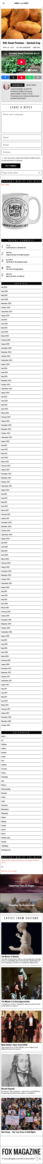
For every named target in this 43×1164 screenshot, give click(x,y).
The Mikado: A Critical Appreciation (15, 1001)
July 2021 (4, 494)
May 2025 (4, 327)
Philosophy (4, 813)
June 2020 (4, 546)
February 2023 (6, 417)
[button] (39, 172)
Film (2, 760)
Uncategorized (6, 849)
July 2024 (4, 368)
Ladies (3, 797)
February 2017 (5, 709)
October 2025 (5, 307)
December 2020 (6, 522)
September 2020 (6, 534)
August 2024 (5, 364)
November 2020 (6, 526)
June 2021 (4, 498)
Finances (4, 764)
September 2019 (6, 583)
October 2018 (5, 627)
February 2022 (6, 465)
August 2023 (5, 392)
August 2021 (5, 490)
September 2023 (6, 388)
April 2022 (4, 457)
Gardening (26, 47)
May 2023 (4, 404)
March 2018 (5, 656)
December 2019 (6, 571)
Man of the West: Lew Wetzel (15, 276)
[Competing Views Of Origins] (21, 883)
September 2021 (6, 486)
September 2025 (6, 311)
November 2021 (6, 477)
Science (3, 825)
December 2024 (6, 348)
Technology (4, 845)
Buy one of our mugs (9, 871)
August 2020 (5, 538)
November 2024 (6, 352)
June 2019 (4, 595)
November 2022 (6, 429)
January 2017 (5, 713)
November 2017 (6, 672)
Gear (2, 781)
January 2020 (5, 567)
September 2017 (6, 680)
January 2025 (5, 344)
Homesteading (5, 789)
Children (4, 744)
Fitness (3, 772)
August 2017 (5, 684)
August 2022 (5, 441)
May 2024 (4, 376)
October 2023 (5, 384)
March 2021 (5, 510)
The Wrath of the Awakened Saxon (16, 262)
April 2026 (4, 299)
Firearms (4, 768)
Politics (3, 817)
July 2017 (4, 688)
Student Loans (5, 837)
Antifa (3, 736)
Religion (3, 821)
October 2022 (5, 433)
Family (3, 756)
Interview (4, 793)
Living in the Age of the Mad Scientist (17, 255)
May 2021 (4, 502)
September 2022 (6, 437)
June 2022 (4, 449)
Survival (3, 841)
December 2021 (6, 473)
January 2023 (5, 421)
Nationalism (5, 809)
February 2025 (6, 340)
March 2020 (5, 559)
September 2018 (6, 632)
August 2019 (5, 587)
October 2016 (5, 725)
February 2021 (5, 514)
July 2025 (4, 319)
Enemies (3, 752)
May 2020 (4, 550)
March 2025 (5, 335)
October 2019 (5, 579)
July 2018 (4, 640)
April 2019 (4, 603)
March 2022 (5, 461)
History (3, 785)
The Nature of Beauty (10, 956)
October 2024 (5, 356)
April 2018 (4, 652)
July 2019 (4, 591)
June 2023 (4, 400)
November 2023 (6, 380)
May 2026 (4, 295)
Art (2, 740)
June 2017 (4, 692)
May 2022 (4, 453)
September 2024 (6, 360)
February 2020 (6, 563)
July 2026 (4, 287)
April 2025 (4, 331)
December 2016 (6, 717)
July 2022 (4, 445)
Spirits (3, 829)
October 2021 (5, 481)
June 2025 (4, 323)
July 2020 (4, 542)
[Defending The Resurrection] (21, 903)
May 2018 (4, 648)
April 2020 (4, 554)
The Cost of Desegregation (14, 269)
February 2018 (5, 660)
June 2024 (4, 372)
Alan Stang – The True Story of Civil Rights (18, 1132)
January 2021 (5, 518)
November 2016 (6, 721)
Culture (19, 47)
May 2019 (4, 599)
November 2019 (6, 575)
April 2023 (4, 408)
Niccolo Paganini (7, 1088)
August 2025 (5, 315)
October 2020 (5, 530)
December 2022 (6, 425)
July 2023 (4, 396)
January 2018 (5, 664)
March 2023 (5, 413)
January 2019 (5, 615)
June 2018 (4, 644)
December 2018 (6, 619)
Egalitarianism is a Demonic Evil (16, 247)
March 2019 (5, 607)
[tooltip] (5, 77)
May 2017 (4, 696)
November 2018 (6, 623)
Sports (3, 833)
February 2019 (5, 611)
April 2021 (4, 506)
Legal (3, 801)
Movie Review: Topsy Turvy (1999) (14, 1045)
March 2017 (5, 705)
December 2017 (6, 668)
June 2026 (4, 291)
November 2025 (6, 303)
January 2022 (5, 469)
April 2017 (4, 700)
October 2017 (5, 676)
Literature (4, 805)
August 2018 (5, 636)
